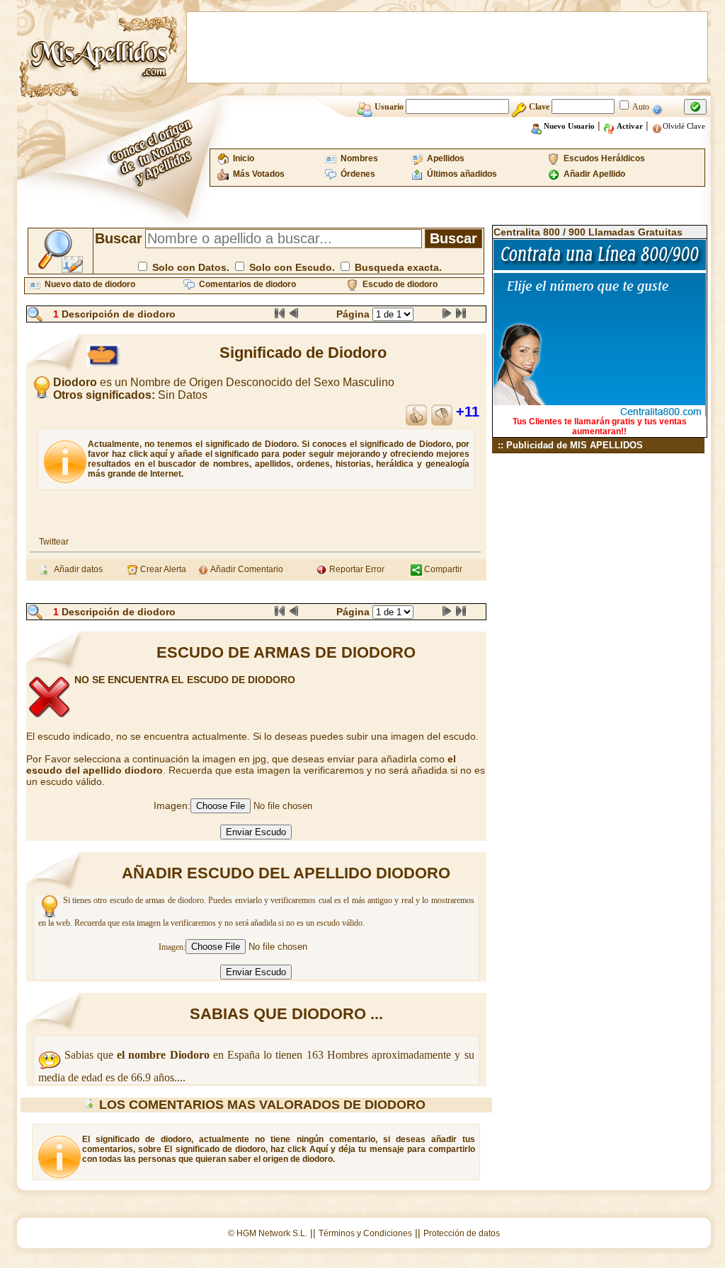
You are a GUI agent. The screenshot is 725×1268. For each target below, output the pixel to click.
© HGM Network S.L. (267, 1233)
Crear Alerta (162, 569)
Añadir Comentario (246, 569)
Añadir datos (76, 569)
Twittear (54, 542)
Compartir (442, 569)
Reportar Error (355, 569)
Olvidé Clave (684, 126)
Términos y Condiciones (365, 1233)
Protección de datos (461, 1233)
